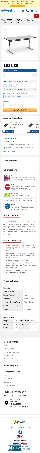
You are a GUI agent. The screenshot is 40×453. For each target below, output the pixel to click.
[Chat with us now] (23, 10)
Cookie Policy (8, 355)
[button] (31, 10)
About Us (7, 345)
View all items (10, 138)
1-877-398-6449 (19, 392)
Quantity (6, 101)
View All (22, 161)
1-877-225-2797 (19, 396)
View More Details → (10, 151)
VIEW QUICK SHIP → (17, 6)
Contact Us (8, 382)
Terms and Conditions (11, 352)
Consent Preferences (11, 385)
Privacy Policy (9, 348)
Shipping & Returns (10, 359)
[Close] (38, 4)
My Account (8, 378)
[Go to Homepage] (7, 10)
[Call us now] (27, 10)
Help (5, 375)
